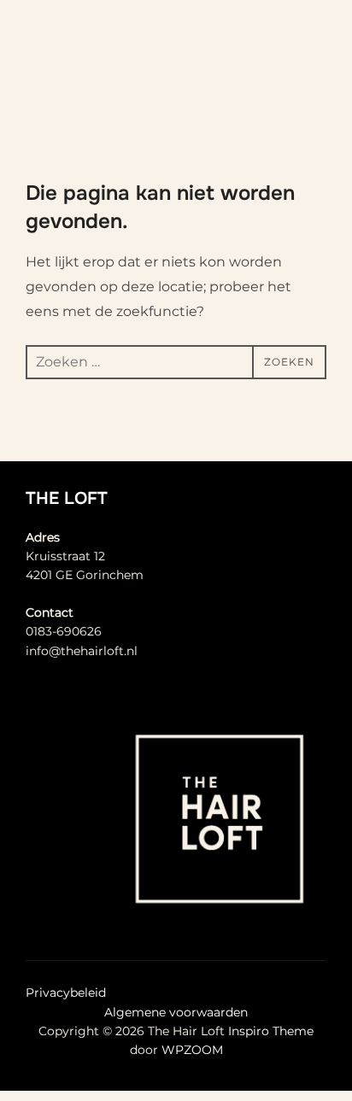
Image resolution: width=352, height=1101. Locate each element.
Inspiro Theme (271, 1031)
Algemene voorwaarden (176, 1012)
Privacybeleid (66, 992)
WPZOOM (192, 1049)
